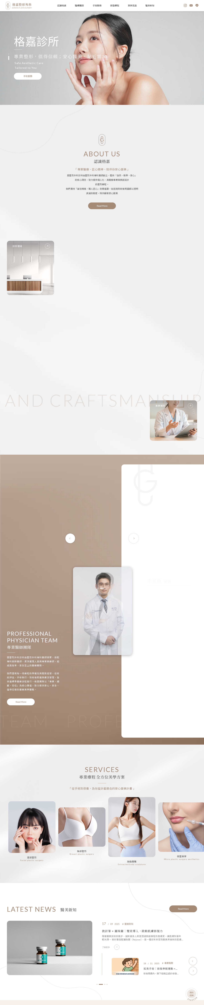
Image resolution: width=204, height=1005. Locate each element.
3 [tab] (104, 588)
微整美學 (182, 856)
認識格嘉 (61, 5)
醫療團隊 (79, 5)
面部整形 (32, 857)
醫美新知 (149, 5)
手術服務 (97, 5)
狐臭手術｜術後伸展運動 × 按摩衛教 (126, 931)
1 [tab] (98, 588)
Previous (70, 538)
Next (133, 538)
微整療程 (114, 5)
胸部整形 (82, 851)
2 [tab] (8, 58)
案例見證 (132, 5)
